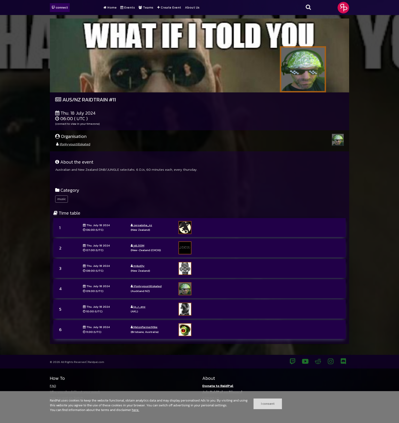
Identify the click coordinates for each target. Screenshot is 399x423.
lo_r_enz (139, 306)
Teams (148, 8)
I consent (268, 403)
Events (129, 8)
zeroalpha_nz (142, 225)
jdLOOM (138, 245)
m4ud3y (139, 266)
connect (61, 7)
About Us (192, 8)
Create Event (170, 8)
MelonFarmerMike (145, 327)
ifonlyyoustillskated (75, 144)
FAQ (53, 385)
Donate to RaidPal (217, 385)
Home (112, 8)
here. (135, 410)
